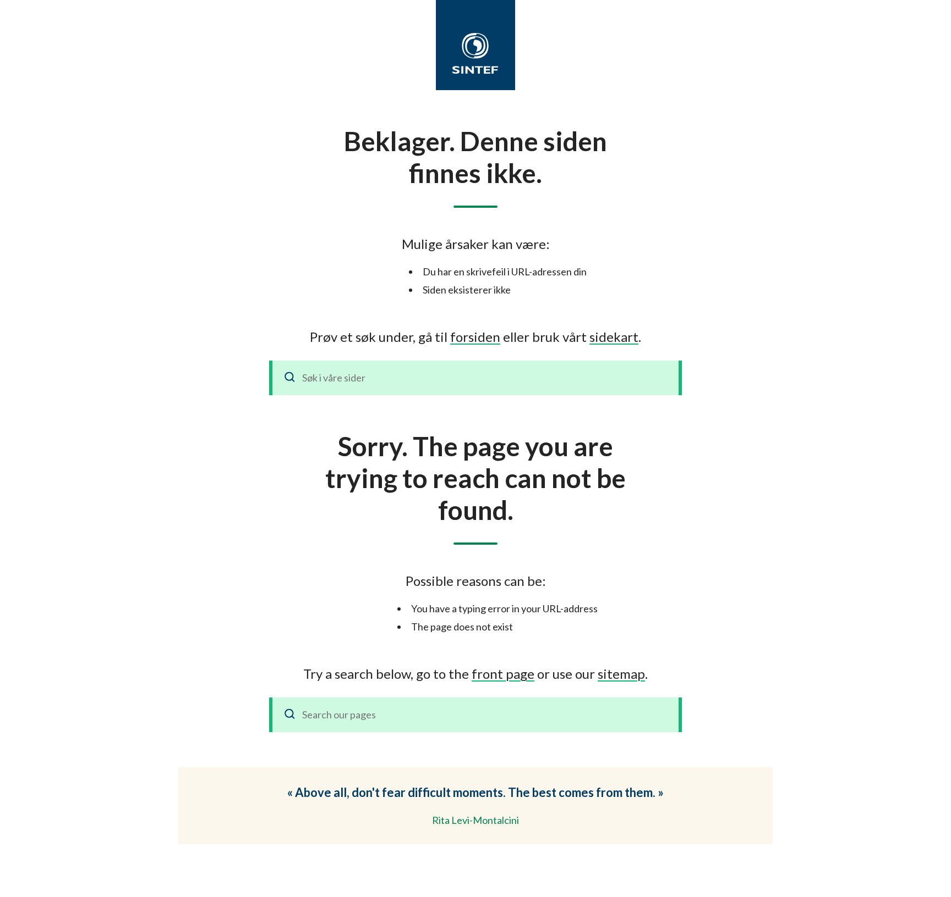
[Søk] (290, 377)
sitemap (621, 674)
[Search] (290, 714)
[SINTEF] (475, 53)
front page (503, 674)
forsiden (475, 337)
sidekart (613, 337)
